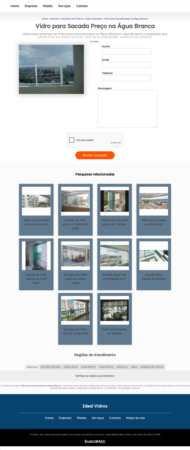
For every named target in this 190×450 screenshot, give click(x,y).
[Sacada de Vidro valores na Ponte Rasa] (36, 255)
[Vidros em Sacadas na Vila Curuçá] (154, 201)
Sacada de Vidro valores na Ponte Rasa (36, 279)
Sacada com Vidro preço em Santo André (75, 279)
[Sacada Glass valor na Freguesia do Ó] (114, 255)
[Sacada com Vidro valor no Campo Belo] (75, 310)
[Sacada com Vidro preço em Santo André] (75, 255)
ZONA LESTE (71, 367)
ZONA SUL (122, 367)
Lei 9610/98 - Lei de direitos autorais (122, 388)
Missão (48, 6)
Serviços (64, 6)
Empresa (31, 6)
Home (14, 6)
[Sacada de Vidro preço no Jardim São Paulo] (75, 201)
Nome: (106, 46)
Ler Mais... (95, 41)
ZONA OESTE (106, 367)
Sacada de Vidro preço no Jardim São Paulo (75, 224)
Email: (106, 59)
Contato (82, 6)
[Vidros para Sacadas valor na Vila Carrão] (36, 201)
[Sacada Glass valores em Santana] (154, 255)
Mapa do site (135, 418)
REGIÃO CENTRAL (51, 367)
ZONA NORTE (88, 367)
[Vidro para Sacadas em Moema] (114, 310)
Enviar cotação (95, 155)
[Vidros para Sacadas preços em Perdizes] (114, 201)
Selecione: (32, 367)
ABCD (134, 367)
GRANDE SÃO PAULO (151, 367)
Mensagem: (105, 88)
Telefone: (108, 73)
